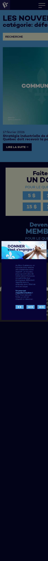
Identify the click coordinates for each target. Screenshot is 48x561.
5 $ (19, 307)
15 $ (41, 307)
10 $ (30, 307)
